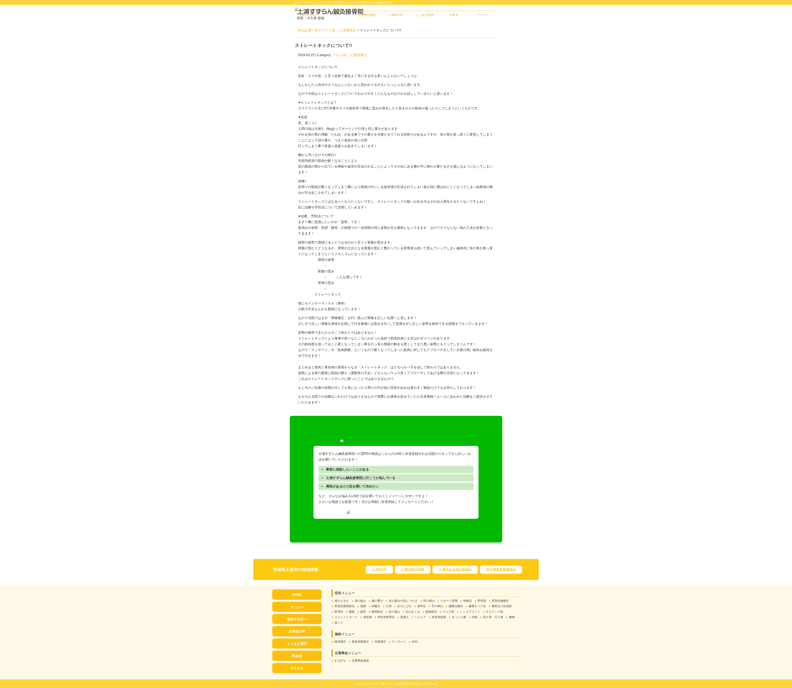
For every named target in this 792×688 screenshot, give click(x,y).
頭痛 (474, 617)
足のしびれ (404, 606)
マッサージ (399, 641)
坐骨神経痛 (439, 617)
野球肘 (339, 611)
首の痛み (394, 611)
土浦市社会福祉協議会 (455, 569)
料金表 (454, 15)
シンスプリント (470, 611)
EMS (415, 641)
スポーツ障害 (449, 600)
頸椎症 (467, 600)
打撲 (389, 606)
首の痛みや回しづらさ (403, 600)
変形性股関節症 (345, 606)
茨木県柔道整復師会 (501, 569)
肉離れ (376, 606)
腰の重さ (377, 600)
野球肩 (481, 600)
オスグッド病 (494, 611)
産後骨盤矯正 (360, 641)
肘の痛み (429, 600)
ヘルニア (420, 617)
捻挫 (363, 606)
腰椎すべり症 (477, 606)
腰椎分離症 (456, 606)
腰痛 (512, 617)
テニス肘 (448, 611)
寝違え (404, 617)
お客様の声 (396, 15)
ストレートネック (346, 617)
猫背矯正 (340, 641)
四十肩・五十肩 (493, 617)
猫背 (363, 611)
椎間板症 (377, 611)
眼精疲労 (431, 611)
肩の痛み (360, 600)
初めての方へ (309, 15)
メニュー (338, 15)
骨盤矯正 (349, 30)
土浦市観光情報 (412, 569)
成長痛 (367, 617)
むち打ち (340, 660)
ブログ (326, 30)
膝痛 (352, 611)
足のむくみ (413, 611)
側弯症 (421, 606)
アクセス (483, 15)
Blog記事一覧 (308, 30)
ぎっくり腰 (459, 617)
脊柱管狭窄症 (386, 617)
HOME (297, 594)
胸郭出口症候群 (501, 606)
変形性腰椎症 (500, 600)
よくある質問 (425, 15)
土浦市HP (379, 569)
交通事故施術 (367, 15)
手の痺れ (437, 606)
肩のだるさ (342, 600)
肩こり (337, 30)
